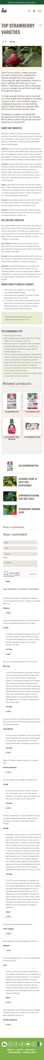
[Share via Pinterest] (5, 42)
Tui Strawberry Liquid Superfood (15, 370)
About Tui (20, 1050)
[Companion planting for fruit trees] (10, 496)
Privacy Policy (30, 1050)
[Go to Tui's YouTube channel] (28, 1044)
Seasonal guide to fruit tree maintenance (28, 482)
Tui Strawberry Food (27, 362)
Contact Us (10, 1050)
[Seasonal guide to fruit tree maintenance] (10, 481)
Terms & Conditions (14, 1052)
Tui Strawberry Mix (24, 343)
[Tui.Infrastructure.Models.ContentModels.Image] (12, 401)
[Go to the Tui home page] (4, 1044)
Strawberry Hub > (23, 319)
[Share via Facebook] (3, 42)
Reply (9, 613)
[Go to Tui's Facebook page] (16, 1044)
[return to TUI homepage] (4, 10)
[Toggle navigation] (29, 11)
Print (11, 42)
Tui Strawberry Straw (32, 437)
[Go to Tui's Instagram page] (10, 1044)
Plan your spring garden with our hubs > (22, 2)
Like (40, 25)
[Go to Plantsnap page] (33, 1044)
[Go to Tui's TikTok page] (22, 1044)
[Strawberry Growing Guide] (10, 510)
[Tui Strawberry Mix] (10, 466)
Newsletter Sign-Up (29, 1052)
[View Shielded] (39, 1044)
